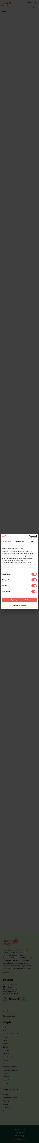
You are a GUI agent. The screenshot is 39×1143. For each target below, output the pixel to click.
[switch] (34, 579)
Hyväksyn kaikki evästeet (19, 600)
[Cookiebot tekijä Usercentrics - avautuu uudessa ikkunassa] (28, 536)
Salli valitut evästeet (19, 605)
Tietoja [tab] (32, 541)
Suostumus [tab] (7, 541)
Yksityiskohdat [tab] (19, 541)
